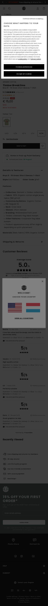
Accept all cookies (24, 74)
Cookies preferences (24, 67)
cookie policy (22, 59)
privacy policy (36, 59)
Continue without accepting (33, 19)
